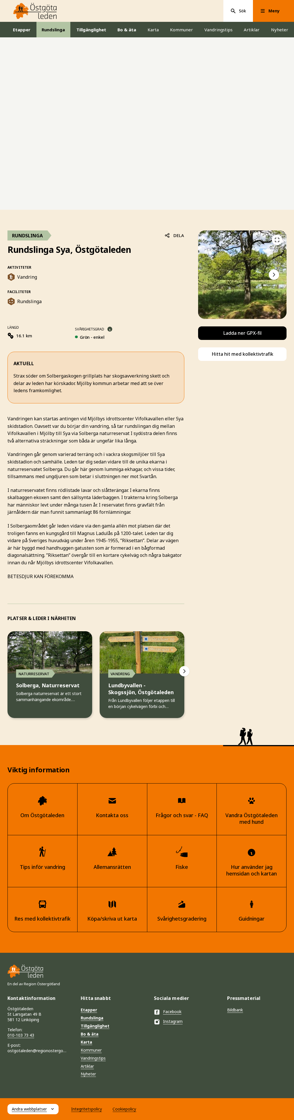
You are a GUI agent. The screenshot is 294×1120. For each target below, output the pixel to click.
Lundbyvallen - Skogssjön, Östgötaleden (141, 689)
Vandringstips (218, 29)
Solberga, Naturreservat (48, 685)
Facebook (172, 1011)
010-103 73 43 (20, 1035)
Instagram (173, 1021)
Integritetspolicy (86, 1109)
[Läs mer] (109, 329)
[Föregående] (277, 240)
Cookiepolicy (124, 1109)
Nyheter (279, 29)
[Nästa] (184, 671)
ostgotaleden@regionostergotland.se (37, 1050)
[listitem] (242, 274)
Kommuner (181, 29)
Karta (153, 29)
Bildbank (235, 1010)
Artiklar (252, 29)
